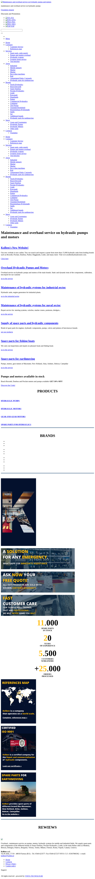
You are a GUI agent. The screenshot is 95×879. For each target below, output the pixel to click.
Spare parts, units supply (19, 53)
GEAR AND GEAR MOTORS (13, 417)
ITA (12, 18)
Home (8, 43)
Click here (4, 259)
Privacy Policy (11, 864)
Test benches (15, 61)
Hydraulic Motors (16, 127)
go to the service (7, 279)
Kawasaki (13, 95)
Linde (12, 93)
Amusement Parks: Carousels (21, 78)
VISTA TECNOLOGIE (34, 876)
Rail (11, 76)
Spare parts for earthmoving (18, 358)
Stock (8, 120)
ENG (13, 20)
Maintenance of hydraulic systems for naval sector (31, 305)
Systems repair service (18, 59)
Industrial (13, 66)
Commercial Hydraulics (19, 101)
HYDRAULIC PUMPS (10, 401)
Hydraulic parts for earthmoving (22, 80)
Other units (14, 129)
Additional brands (16, 116)
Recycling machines (17, 74)
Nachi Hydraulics (16, 85)
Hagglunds (14, 97)
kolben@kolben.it (7, 856)
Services (9, 51)
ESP (12, 26)
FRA (13, 22)
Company (9, 45)
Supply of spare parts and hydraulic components (29, 323)
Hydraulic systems (17, 57)
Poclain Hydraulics (17, 91)
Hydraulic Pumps (16, 124)
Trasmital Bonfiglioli (17, 108)
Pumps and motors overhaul (20, 55)
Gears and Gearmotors (18, 122)
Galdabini (13, 103)
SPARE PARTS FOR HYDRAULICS (16, 425)
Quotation (13, 133)
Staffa (12, 112)
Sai (11, 114)
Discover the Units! (8, 385)
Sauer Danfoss (15, 89)
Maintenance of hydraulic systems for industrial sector (33, 287)
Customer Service (16, 47)
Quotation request (7, 10)
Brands (8, 82)
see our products (7, 332)
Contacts (9, 131)
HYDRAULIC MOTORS (11, 409)
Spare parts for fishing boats (18, 340)
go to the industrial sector (10, 296)
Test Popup (14, 106)
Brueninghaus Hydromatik (20, 110)
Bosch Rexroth (15, 87)
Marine (12, 70)
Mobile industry (16, 68)
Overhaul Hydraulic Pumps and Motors (24, 267)
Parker (12, 99)
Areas (8, 64)
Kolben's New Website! (14, 247)
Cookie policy (11, 866)
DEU (13, 24)
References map (16, 49)
